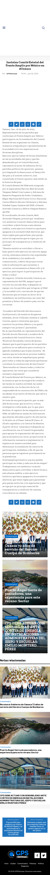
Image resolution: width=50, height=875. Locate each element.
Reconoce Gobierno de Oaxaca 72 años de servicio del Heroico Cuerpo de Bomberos (22, 705)
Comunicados (11, 536)
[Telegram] (33, 124)
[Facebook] (11, 124)
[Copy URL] (39, 124)
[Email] (27, 124)
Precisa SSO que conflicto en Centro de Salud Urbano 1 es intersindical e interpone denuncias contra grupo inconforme (13, 828)
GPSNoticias (11, 74)
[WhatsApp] (22, 124)
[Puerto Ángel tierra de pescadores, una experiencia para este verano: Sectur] (25, 582)
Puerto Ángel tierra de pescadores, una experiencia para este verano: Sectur (20, 751)
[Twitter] (16, 124)
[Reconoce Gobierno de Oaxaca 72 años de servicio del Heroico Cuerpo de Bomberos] (25, 534)
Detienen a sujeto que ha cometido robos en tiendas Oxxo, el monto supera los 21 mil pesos (36, 826)
